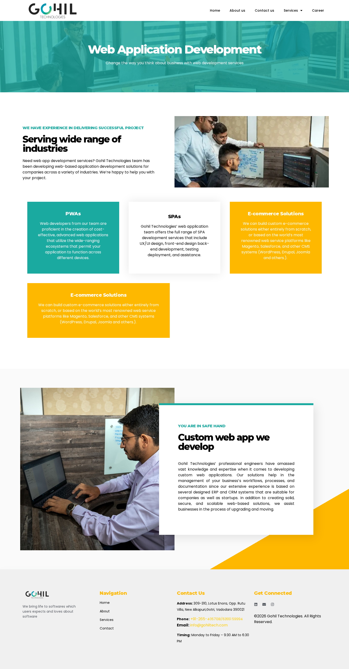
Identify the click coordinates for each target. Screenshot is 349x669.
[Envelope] (264, 604)
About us (237, 10)
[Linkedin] (256, 604)
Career (318, 10)
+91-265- (198, 619)
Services (291, 10)
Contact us (264, 10)
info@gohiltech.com (208, 625)
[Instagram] (272, 604)
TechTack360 (267, 627)
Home (215, 10)
